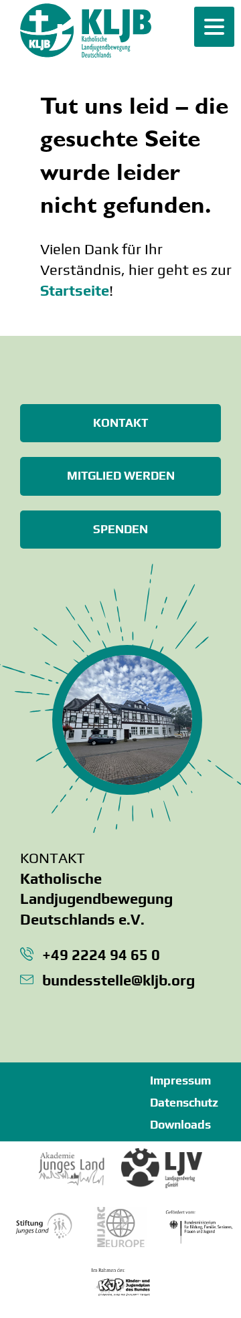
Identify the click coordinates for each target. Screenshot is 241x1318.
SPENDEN (120, 529)
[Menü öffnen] (214, 27)
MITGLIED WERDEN (121, 475)
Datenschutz (184, 1102)
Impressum (180, 1080)
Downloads (180, 1124)
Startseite (74, 290)
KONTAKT (120, 423)
